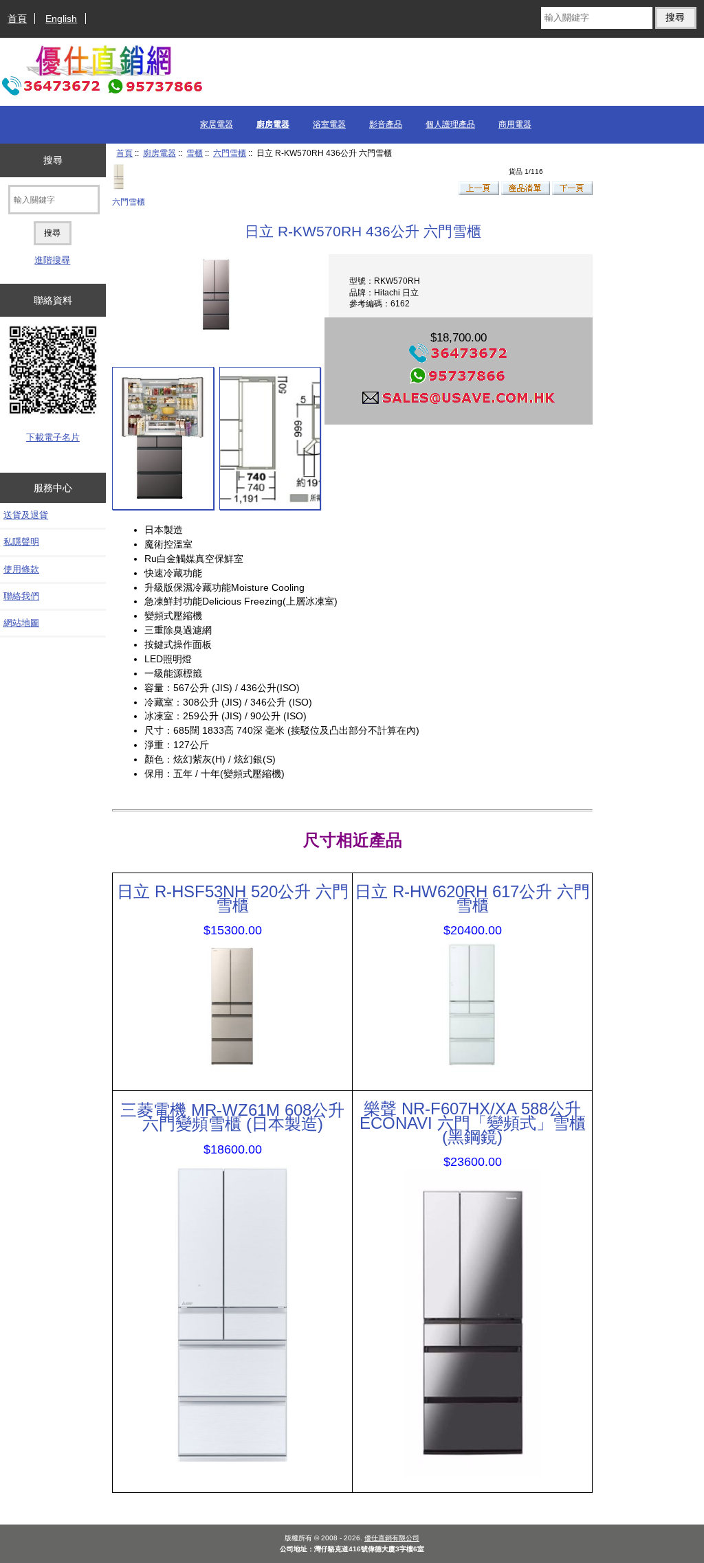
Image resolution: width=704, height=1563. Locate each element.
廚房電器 (159, 152)
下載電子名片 (53, 437)
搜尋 (53, 160)
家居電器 (216, 124)
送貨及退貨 (25, 515)
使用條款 (21, 569)
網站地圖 (21, 623)
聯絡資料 (53, 300)
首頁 (17, 18)
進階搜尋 (52, 260)
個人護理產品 (450, 124)
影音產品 (385, 124)
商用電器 (514, 124)
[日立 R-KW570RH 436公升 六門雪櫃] (162, 438)
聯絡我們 (21, 596)
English (61, 18)
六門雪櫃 (229, 152)
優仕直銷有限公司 (391, 1538)
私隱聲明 (21, 542)
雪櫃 (194, 152)
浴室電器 (329, 124)
